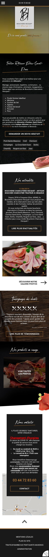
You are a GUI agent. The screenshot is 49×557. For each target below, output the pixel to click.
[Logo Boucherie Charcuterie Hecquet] (24, 17)
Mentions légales (24, 537)
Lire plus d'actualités (24, 228)
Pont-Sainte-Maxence (12, 141)
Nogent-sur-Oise (19, 149)
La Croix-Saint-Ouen (23, 145)
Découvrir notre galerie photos (28, 283)
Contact (24, 489)
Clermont (33, 141)
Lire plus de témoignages (24, 334)
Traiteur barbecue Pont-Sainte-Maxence (24, 545)
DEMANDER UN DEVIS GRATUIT (24, 134)
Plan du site (24, 541)
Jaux (30, 149)
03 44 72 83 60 (24, 3)
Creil (25, 141)
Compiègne (8, 145)
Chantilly (7, 149)
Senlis (36, 145)
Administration (24, 549)
